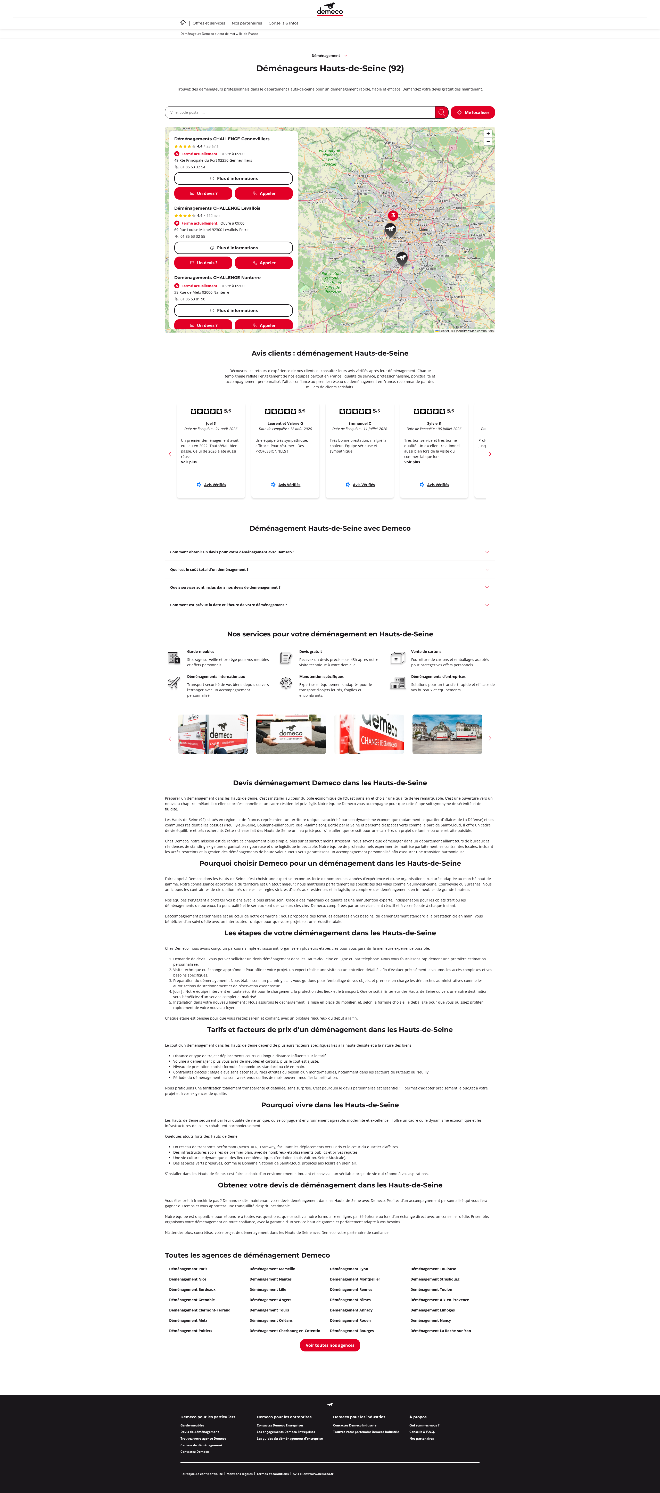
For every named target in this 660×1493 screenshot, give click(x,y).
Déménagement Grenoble (192, 1299)
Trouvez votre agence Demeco (203, 1438)
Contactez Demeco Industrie (354, 1425)
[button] (403, 260)
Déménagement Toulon (431, 1289)
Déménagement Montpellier (355, 1279)
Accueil (183, 22)
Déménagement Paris (188, 1268)
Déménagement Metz (188, 1320)
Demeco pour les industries (359, 1417)
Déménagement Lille (268, 1289)
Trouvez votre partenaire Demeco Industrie (366, 1432)
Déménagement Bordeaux (192, 1289)
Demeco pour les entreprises (284, 1417)
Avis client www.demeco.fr (313, 1474)
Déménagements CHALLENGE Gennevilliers (222, 139)
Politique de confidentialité (201, 1474)
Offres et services (209, 23)
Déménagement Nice (187, 1279)
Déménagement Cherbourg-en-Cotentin (285, 1330)
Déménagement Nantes (271, 1279)
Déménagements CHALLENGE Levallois (217, 208)
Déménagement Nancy (430, 1320)
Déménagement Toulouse (433, 1268)
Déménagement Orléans (271, 1320)
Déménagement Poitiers (190, 1330)
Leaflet (444, 331)
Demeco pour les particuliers (207, 1417)
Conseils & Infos (283, 23)
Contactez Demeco (194, 1452)
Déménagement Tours (269, 1310)
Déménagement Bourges (352, 1330)
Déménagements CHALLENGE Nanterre (217, 278)
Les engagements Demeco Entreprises (286, 1432)
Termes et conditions (273, 1474)
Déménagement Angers (270, 1299)
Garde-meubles (192, 1425)
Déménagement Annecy (351, 1310)
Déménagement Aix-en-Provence (439, 1299)
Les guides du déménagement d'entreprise (290, 1438)
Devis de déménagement (199, 1432)
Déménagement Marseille (272, 1268)
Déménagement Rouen (350, 1320)
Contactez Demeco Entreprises (280, 1425)
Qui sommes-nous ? (424, 1425)
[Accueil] (330, 9)
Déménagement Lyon (349, 1268)
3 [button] (393, 215)
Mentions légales (240, 1474)
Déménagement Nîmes (350, 1299)
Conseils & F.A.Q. (422, 1432)
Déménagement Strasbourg (434, 1279)
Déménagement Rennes (351, 1289)
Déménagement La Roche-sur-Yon (440, 1330)
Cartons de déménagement (201, 1445)
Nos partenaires (247, 23)
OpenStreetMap (465, 331)
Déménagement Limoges (432, 1310)
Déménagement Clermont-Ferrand (199, 1310)
